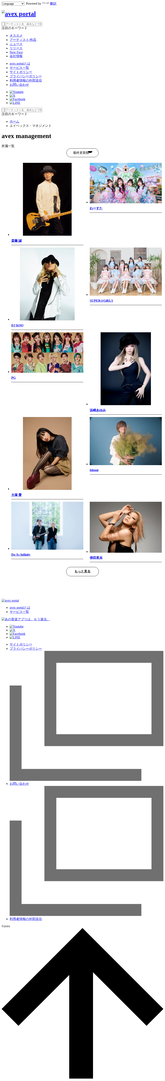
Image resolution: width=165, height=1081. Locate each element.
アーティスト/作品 (23, 39)
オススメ (16, 35)
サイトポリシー (21, 72)
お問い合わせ (19, 84)
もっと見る (82, 571)
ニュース (16, 44)
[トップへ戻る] (82, 1077)
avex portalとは (20, 63)
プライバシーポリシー (26, 76)
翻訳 (53, 3)
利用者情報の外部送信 (26, 80)
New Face (16, 52)
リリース (16, 48)
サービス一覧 (19, 67)
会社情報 (16, 56)
